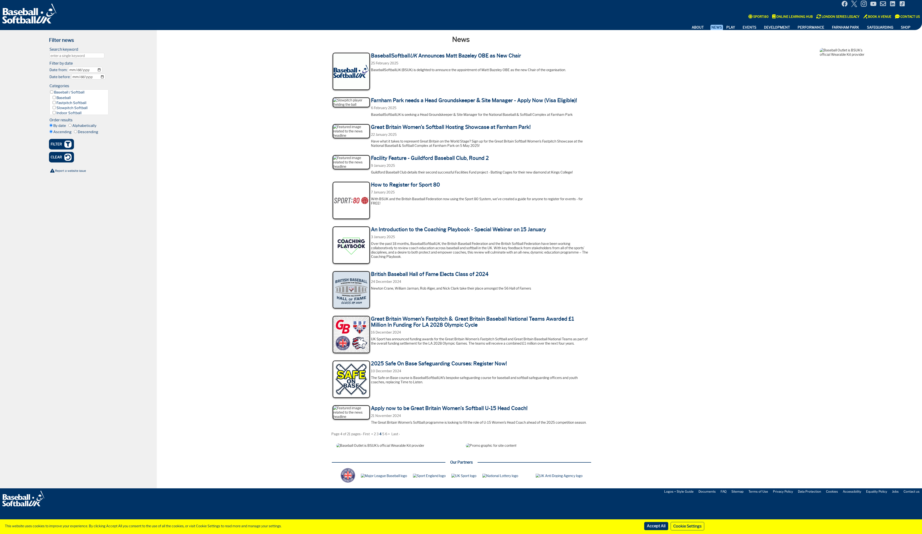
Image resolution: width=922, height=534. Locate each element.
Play (730, 27)
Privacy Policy (783, 491)
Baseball (63, 98)
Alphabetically (84, 126)
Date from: (58, 70)
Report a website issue (70, 171)
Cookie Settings (687, 526)
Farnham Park (845, 27)
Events (749, 27)
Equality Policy (876, 491)
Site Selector (915, 4)
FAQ (724, 491)
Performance (811, 27)
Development (777, 27)
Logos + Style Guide (679, 491)
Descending (88, 132)
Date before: (60, 77)
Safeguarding (880, 27)
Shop (905, 27)
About (698, 27)
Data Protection (809, 491)
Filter (56, 144)
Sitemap (737, 491)
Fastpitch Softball (71, 103)
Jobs (895, 491)
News (716, 27)
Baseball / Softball (69, 92)
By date (59, 126)
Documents (707, 491)
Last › (395, 434)
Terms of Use (758, 491)
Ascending (62, 132)
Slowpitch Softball (72, 108)
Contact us (912, 491)
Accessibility (852, 491)
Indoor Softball (69, 113)
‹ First (365, 434)
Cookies (832, 491)
